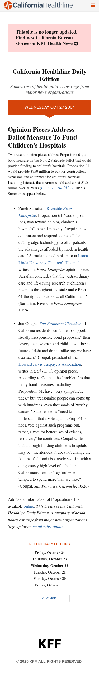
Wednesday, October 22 (49, 565)
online (29, 506)
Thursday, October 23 (49, 559)
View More (50, 598)
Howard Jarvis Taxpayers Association (49, 364)
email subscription (48, 526)
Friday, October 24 (50, 552)
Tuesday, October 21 (50, 572)
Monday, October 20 (49, 578)
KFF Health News (55, 43)
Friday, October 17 (50, 585)
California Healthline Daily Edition (50, 74)
